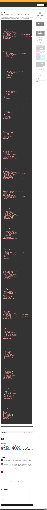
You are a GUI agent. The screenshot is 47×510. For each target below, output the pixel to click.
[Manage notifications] (45, 508)
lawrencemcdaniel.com (41, 39)
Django (37, 83)
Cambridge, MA (40, 40)
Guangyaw (5, 463)
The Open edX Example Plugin (5, 451)
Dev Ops (37, 81)
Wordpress (37, 88)
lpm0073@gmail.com (41, 38)
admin (4, 459)
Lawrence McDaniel (10, 435)
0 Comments (28, 454)
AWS (36, 79)
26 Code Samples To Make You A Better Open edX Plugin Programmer (16, 452)
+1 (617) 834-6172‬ (40, 37)
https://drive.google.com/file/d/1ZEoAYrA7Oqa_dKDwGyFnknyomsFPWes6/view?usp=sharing (15, 468)
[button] (1, 450)
